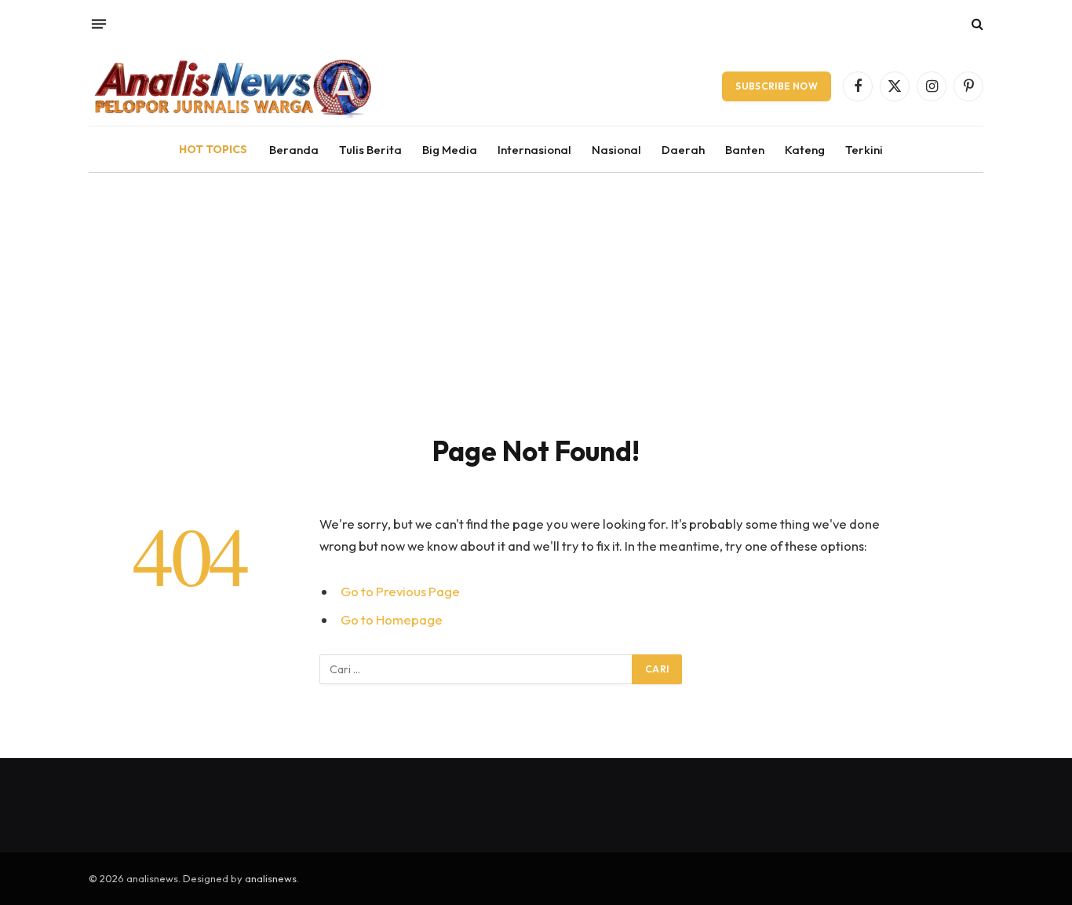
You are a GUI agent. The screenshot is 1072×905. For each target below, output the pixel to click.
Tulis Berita (370, 149)
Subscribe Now (776, 86)
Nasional (616, 149)
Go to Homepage (392, 619)
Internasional (534, 149)
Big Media (449, 149)
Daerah (683, 149)
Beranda (294, 149)
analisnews (271, 878)
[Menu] (99, 23)
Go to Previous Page (400, 591)
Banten (744, 149)
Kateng (805, 149)
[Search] (975, 24)
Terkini (864, 149)
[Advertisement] (536, 291)
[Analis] (231, 86)
